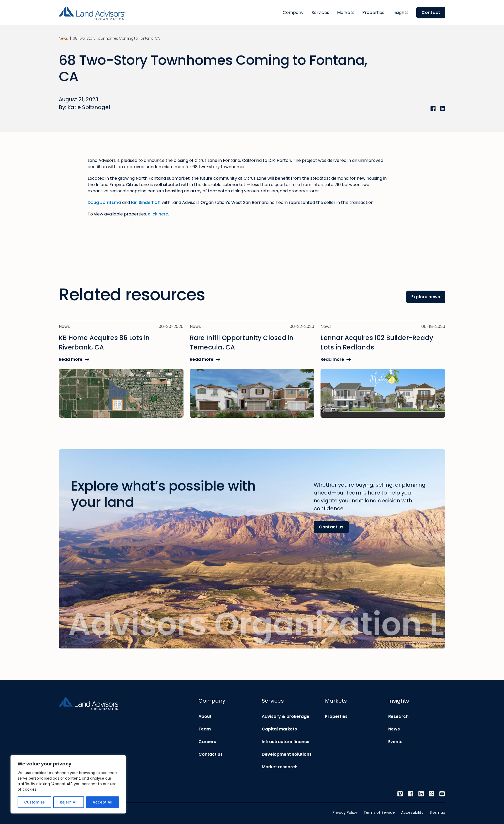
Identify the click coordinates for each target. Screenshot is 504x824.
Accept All (102, 802)
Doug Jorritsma (104, 202)
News (63, 38)
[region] (68, 784)
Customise (34, 802)
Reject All (68, 802)
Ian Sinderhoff (146, 202)
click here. (158, 214)
